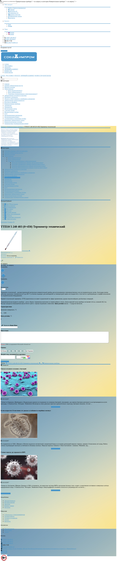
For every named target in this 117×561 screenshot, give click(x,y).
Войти (10, 8)
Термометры (8, 107)
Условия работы (9, 516)
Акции (6, 532)
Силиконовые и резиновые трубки (15, 118)
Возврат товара (9, 506)
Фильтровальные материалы (13, 115)
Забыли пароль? (10, 206)
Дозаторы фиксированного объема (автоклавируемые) (29, 166)
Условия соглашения (10, 518)
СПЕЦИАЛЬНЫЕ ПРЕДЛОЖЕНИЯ (16, 151)
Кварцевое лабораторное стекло (14, 120)
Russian (12, 32)
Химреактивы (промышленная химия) (16, 123)
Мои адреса (9, 209)
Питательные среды (10, 109)
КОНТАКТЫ (8, 72)
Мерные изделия (9, 87)
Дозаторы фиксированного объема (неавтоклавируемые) (29, 167)
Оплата (6, 520)
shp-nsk (4, 550)
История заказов (11, 212)
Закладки (9, 211)
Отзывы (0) (10, 222)
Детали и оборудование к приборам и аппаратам (19, 99)
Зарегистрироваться (19, 8)
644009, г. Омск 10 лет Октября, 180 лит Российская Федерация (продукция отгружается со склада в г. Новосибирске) (39, 548)
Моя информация (10, 207)
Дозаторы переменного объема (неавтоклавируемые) (28, 164)
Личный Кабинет (9, 501)
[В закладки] (3, 270)
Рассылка (7, 507)
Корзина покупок (14, 14)
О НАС (6, 64)
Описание (4, 222)
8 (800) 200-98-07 (11, 37)
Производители (9, 529)
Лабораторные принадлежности (14, 100)
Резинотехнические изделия (13, 122)
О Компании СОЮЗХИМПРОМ (14, 515)
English (12, 34)
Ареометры (8, 105)
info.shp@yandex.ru (12, 42)
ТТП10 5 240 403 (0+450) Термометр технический (22, 363)
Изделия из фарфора (10, 102)
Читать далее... (55, 407)
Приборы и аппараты (11, 97)
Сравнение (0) (14, 13)
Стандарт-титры (9, 110)
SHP (8, 555)
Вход (7, 204)
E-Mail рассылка (11, 219)
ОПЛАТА (7, 67)
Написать (20, 257)
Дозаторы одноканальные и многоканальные (22, 94)
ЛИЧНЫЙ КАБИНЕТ (11, 69)
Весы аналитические (15, 90)
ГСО (5, 113)
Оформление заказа (16, 16)
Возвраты (9, 215)
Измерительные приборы (12, 104)
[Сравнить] (3, 282)
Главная (11, 9)
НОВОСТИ (8, 71)
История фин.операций (13, 217)
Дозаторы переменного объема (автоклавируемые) (27, 162)
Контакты (12, 18)
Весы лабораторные (15, 92)
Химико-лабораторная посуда (13, 85)
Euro (9, 24)
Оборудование (8, 89)
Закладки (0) (13, 11)
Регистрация (14, 204)
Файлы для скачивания (13, 214)
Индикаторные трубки (11, 112)
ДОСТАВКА (8, 66)
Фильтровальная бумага (11, 117)
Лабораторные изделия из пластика (15, 95)
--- (11, 252)
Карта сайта (8, 530)
